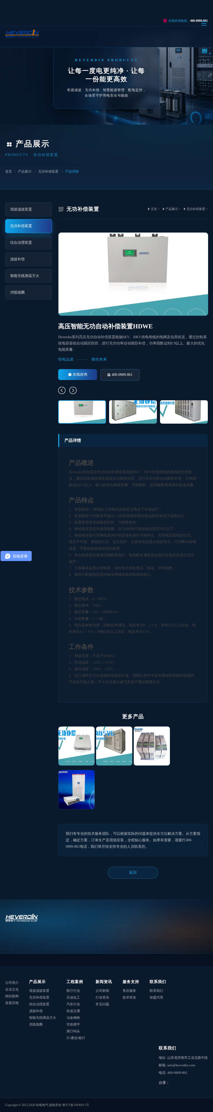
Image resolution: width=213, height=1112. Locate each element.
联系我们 (158, 982)
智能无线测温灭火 (42, 1018)
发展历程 (12, 1003)
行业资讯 (102, 997)
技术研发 (129, 997)
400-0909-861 (122, 375)
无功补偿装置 (48, 171)
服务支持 (131, 982)
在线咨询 (80, 374)
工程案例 (74, 982)
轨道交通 (73, 1011)
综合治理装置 (39, 1004)
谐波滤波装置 (39, 991)
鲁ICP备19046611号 (75, 1105)
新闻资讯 (104, 982)
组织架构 (12, 996)
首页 (8, 171)
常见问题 (102, 1004)
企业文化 (12, 989)
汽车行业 (73, 1004)
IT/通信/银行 (75, 1038)
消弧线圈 (36, 1024)
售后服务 (129, 991)
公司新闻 (102, 991)
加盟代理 (156, 997)
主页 (154, 209)
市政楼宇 (73, 1024)
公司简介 (12, 983)
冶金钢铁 (73, 1018)
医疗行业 (73, 991)
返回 (133, 872)
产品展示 (24, 171)
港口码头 (73, 1031)
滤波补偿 (36, 1011)
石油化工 (73, 997)
